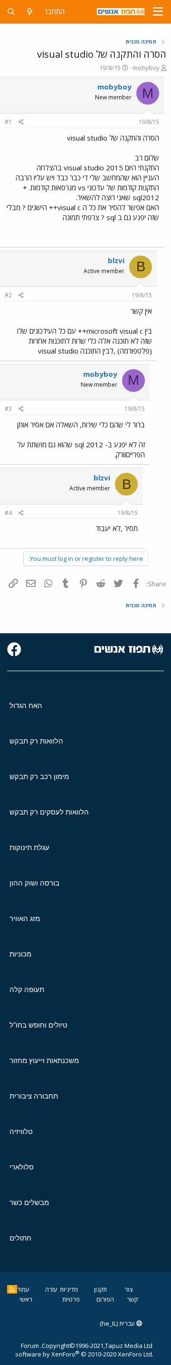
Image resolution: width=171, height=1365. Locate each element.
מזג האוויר (25, 918)
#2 (8, 295)
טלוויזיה (21, 1131)
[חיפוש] (11, 11)
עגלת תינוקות (29, 847)
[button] (158, 12)
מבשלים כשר (29, 1202)
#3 (8, 409)
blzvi (116, 260)
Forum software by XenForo (84, 1349)
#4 (8, 513)
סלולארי (22, 1167)
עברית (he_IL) (118, 1323)
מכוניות (20, 954)
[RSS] (12, 1289)
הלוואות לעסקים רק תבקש (49, 812)
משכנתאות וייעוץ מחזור (44, 1060)
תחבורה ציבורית (34, 1096)
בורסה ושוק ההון (34, 883)
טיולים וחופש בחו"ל (38, 1025)
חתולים (20, 1238)
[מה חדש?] (29, 11)
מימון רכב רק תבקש (39, 776)
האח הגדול (26, 705)
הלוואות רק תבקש (36, 741)
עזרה (51, 1289)
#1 (8, 122)
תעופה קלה (27, 989)
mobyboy (146, 67)
